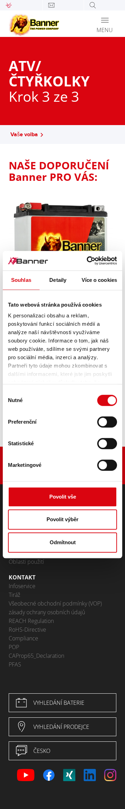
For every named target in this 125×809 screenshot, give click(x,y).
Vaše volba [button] (24, 134)
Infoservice (22, 586)
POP (14, 647)
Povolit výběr (62, 519)
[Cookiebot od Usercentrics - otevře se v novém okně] (88, 260)
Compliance (23, 638)
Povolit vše (62, 497)
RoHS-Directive (27, 629)
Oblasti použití (26, 561)
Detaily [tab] (57, 280)
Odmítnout (63, 542)
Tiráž (14, 595)
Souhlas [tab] (21, 280)
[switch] (107, 421)
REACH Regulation (31, 621)
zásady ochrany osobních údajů (47, 612)
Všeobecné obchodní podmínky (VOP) (55, 603)
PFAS (15, 664)
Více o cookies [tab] (99, 280)
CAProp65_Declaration (36, 656)
